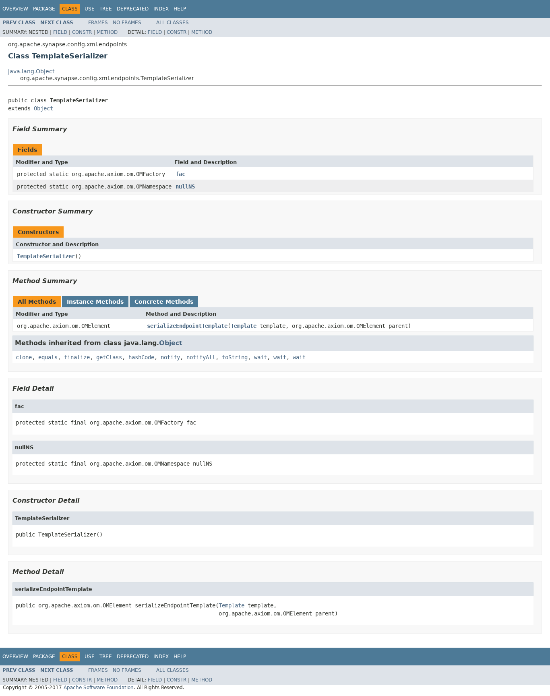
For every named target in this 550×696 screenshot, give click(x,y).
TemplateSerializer (46, 256)
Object (43, 108)
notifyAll (200, 357)
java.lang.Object (31, 71)
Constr (82, 32)
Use (90, 9)
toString (235, 357)
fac (180, 174)
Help (180, 9)
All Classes (172, 22)
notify (170, 357)
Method (107, 32)
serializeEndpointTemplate (187, 326)
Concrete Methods (163, 301)
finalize (77, 357)
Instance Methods (95, 301)
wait (260, 357)
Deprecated (133, 9)
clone (24, 357)
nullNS (185, 186)
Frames (98, 22)
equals (48, 357)
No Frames (127, 22)
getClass (109, 357)
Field (60, 32)
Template (243, 326)
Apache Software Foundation (99, 687)
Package (44, 9)
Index (161, 9)
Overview (15, 9)
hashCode (141, 357)
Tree (105, 9)
